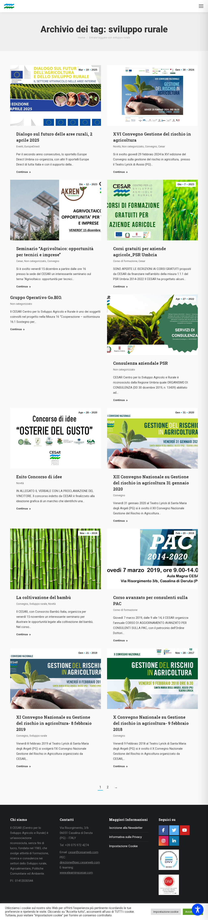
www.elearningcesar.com (76, 872)
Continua (22, 171)
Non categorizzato (133, 146)
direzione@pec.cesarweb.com (80, 862)
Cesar (161, 146)
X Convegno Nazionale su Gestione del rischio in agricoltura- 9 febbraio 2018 (151, 723)
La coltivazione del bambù (43, 597)
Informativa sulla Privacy (125, 837)
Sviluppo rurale (38, 603)
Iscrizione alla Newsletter (126, 828)
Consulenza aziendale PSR (140, 363)
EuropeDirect (32, 146)
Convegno (151, 146)
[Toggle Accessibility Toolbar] (197, 909)
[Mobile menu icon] (201, 6)
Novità (117, 146)
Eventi (19, 146)
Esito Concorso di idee (39, 476)
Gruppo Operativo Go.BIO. (36, 297)
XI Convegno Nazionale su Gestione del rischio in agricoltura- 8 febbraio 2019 (54, 723)
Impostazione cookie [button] (165, 911)
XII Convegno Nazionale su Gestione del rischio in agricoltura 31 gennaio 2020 (151, 483)
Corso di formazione (125, 261)
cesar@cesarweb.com (83, 852)
